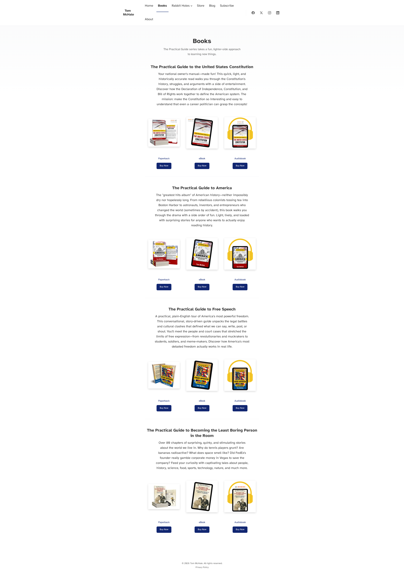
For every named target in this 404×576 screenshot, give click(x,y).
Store (200, 5)
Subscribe (227, 5)
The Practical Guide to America (202, 188)
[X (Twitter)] (261, 13)
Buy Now (164, 166)
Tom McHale (128, 12)
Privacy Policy (202, 567)
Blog (212, 5)
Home (149, 5)
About (149, 19)
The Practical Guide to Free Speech (202, 309)
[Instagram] (269, 13)
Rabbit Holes (181, 5)
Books (162, 5)
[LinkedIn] (278, 13)
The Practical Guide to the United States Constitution (202, 67)
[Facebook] (253, 13)
